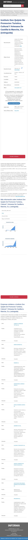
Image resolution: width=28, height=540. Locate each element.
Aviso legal (14, 533)
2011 (3, 213)
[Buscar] (22, 5)
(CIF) (21, 46)
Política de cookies (14, 534)
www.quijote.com (18, 87)
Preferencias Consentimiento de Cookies (14, 535)
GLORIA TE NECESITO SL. (19, 445)
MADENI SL (16, 362)
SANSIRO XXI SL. (17, 425)
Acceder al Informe (14, 156)
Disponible (17, 110)
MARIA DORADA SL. (18, 344)
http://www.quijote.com (20, 196)
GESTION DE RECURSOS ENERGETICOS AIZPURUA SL (19, 484)
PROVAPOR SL (17, 498)
